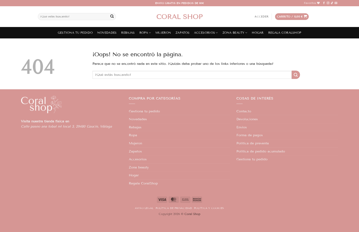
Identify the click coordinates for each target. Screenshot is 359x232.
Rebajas (128, 32)
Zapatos (182, 32)
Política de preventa (252, 143)
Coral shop (179, 16)
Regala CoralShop (284, 32)
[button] (261, 16)
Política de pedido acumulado (260, 151)
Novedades (107, 32)
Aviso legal (144, 208)
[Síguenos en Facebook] (324, 3)
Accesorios (204, 32)
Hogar (257, 32)
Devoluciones (247, 119)
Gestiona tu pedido (75, 32)
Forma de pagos (249, 135)
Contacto (243, 111)
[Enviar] (112, 16)
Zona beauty (234, 32)
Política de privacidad (174, 208)
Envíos (241, 127)
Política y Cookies (209, 208)
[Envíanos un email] (336, 3)
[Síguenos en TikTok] (332, 3)
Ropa (143, 32)
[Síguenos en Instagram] (328, 3)
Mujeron (163, 32)
